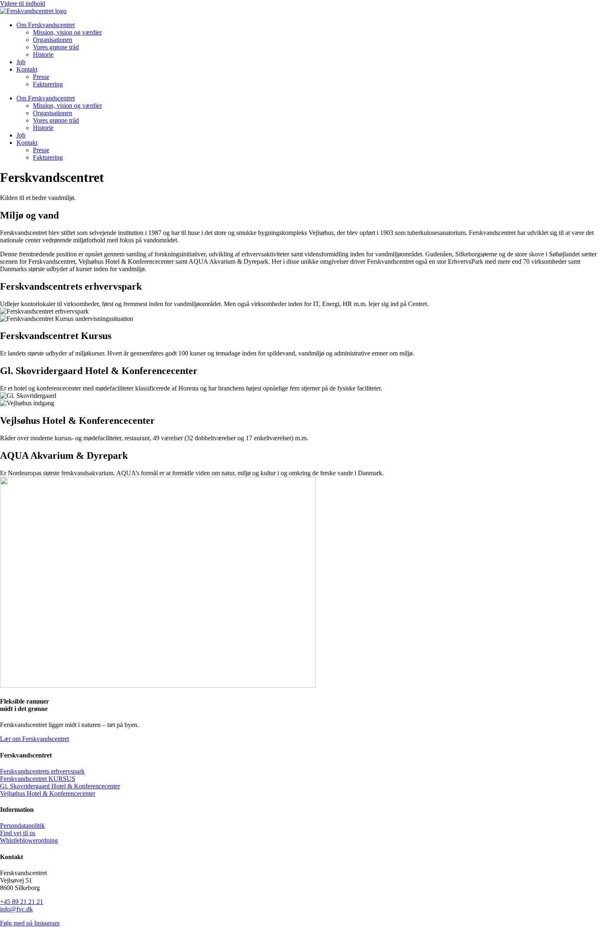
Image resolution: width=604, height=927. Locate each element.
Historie (43, 54)
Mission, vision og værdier (67, 32)
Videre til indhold (22, 3)
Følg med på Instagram (30, 923)
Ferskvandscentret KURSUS (37, 778)
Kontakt (26, 69)
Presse (41, 76)
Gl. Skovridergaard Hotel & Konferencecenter (60, 786)
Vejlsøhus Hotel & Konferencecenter (47, 793)
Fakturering (48, 84)
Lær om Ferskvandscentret (34, 738)
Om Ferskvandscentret (45, 24)
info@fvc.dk (16, 909)
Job (20, 61)
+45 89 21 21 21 (21, 901)
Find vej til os (17, 832)
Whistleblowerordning (29, 840)
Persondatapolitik (22, 825)
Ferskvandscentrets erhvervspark (42, 771)
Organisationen (52, 39)
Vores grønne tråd (56, 47)
